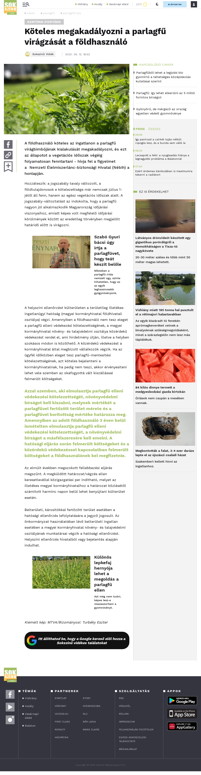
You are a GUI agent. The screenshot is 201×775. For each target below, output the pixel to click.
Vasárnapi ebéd (118, 4)
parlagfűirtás (72, 13)
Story (86, 698)
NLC (85, 713)
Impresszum (127, 721)
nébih (31, 13)
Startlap (60, 698)
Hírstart (60, 706)
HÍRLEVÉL (125, 706)
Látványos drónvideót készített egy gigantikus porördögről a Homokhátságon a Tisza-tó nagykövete (163, 244)
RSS (121, 698)
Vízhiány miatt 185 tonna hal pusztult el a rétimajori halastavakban (164, 312)
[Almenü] (26, 4)
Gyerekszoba (91, 706)
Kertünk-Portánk (44, 22)
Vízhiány (83, 4)
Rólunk (124, 713)
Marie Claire (91, 729)
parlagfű (49, 13)
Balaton (30, 725)
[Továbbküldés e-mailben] (8, 155)
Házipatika (61, 737)
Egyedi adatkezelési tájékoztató (132, 739)
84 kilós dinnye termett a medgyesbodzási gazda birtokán (160, 390)
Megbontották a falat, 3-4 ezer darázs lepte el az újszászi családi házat (164, 453)
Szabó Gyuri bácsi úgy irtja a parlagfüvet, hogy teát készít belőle (107, 250)
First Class (62, 721)
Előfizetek (175, 4)
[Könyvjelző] (8, 166)
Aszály (98, 4)
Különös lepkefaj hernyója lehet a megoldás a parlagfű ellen (106, 574)
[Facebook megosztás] (8, 144)
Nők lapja (89, 721)
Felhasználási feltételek (136, 729)
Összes (154, 129)
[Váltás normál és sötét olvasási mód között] (157, 4)
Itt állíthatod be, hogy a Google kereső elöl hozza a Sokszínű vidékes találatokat (81, 641)
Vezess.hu (61, 713)
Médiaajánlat (128, 749)
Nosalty (60, 729)
